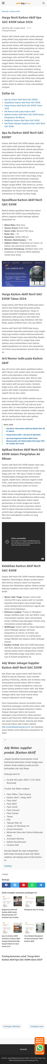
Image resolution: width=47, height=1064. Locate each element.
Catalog (7, 866)
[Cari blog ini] (43, 3)
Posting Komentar (9, 31)
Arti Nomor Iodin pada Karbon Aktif (19, 111)
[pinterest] (23, 885)
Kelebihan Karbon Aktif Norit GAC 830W (21, 120)
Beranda (23, 1049)
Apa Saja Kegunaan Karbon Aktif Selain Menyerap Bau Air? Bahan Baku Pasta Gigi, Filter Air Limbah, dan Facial (25, 441)
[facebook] (6, 885)
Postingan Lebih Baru (11, 1026)
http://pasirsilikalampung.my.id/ (16, 727)
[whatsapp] (32, 885)
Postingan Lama (36, 1026)
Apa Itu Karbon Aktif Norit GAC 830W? (21, 99)
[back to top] (41, 1058)
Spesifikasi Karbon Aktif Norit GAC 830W (22, 102)
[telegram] (40, 885)
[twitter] (15, 885)
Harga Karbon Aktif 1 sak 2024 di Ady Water (23, 435)
